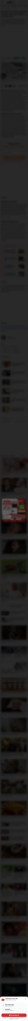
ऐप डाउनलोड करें (15, 1015)
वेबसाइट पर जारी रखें (14, 1018)
